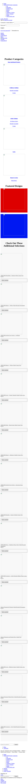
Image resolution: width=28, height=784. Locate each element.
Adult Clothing (14, 118)
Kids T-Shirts (4, 211)
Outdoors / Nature (10, 12)
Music (7, 11)
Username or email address (7, 22)
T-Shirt (14, 93)
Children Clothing (14, 87)
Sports (7, 15)
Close (2, 774)
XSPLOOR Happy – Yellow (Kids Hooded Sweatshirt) (13, 305)
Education (8, 7)
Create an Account (8, 20)
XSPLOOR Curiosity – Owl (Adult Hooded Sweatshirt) (13, 726)
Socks (14, 151)
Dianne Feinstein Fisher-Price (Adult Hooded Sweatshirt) (13, 697)
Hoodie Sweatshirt (14, 90)
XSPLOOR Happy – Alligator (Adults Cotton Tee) (12, 455)
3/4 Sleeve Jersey (14, 121)
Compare (5, 769)
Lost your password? (5, 30)
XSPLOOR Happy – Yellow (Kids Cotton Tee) (11, 365)
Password (3, 25)
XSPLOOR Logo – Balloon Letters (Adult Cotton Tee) (13, 667)
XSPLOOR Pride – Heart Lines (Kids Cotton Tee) (12, 425)
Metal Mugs (14, 180)
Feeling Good (9, 8)
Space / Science (9, 13)
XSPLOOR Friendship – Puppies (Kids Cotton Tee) (12, 275)
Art (7, 6)
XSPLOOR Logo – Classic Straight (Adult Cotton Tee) (13, 395)
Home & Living (14, 177)
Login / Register (7, 771)
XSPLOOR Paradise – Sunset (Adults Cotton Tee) (12, 514)
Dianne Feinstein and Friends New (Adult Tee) (11, 637)
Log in (2, 27)
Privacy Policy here (5, 743)
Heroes (8, 10)
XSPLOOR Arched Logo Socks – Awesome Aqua (12, 485)
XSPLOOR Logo (10, 16)
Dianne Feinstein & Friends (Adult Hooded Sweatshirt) (13, 607)
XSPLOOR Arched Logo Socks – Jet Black (10, 335)
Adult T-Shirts (4, 237)
